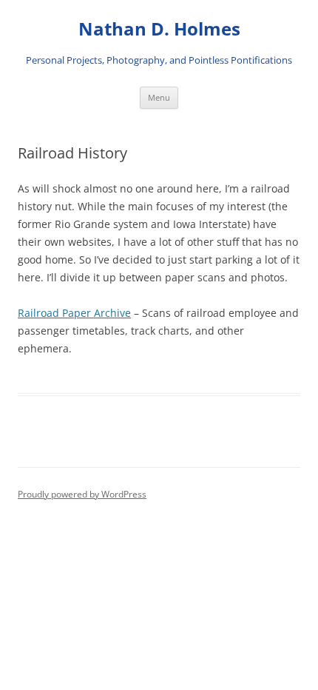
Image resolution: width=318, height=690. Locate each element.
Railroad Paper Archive (74, 313)
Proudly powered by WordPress (82, 494)
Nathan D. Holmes (159, 29)
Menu (159, 97)
